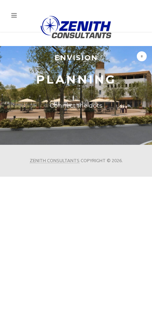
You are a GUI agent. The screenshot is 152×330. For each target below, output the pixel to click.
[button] (142, 56)
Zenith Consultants (55, 160)
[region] (76, 95)
